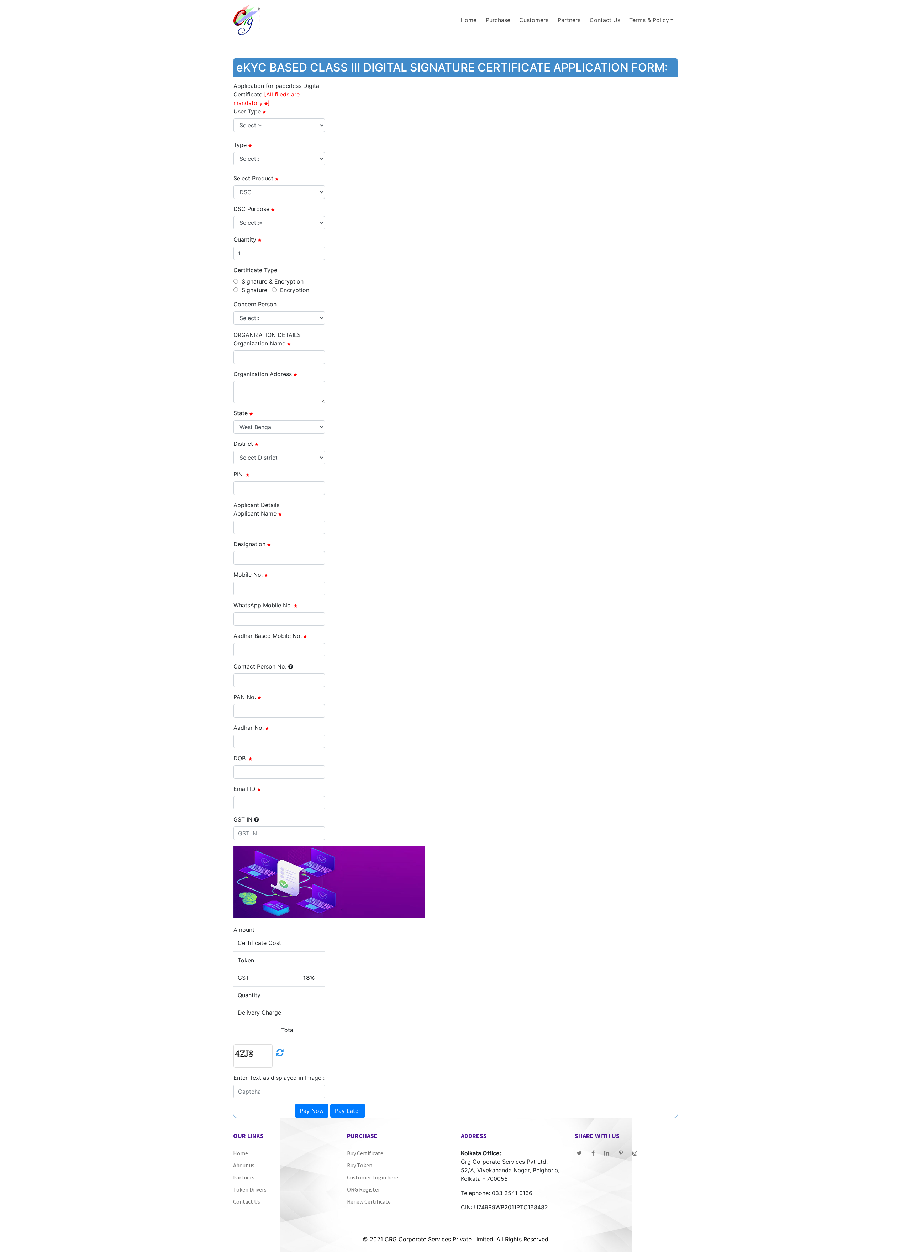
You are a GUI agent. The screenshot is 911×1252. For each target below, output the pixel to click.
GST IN (242, 819)
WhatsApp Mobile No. (262, 605)
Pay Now (312, 1110)
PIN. (238, 474)
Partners (569, 19)
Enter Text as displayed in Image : (279, 1077)
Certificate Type (255, 270)
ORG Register (363, 1189)
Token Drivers (250, 1189)
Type (240, 144)
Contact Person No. (259, 666)
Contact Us (605, 19)
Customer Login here (372, 1177)
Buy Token (359, 1165)
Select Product (253, 178)
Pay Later (347, 1110)
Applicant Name (255, 513)
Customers (533, 19)
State (240, 413)
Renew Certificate (369, 1201)
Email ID (244, 788)
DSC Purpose (251, 208)
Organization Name (259, 343)
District (243, 443)
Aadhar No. (248, 727)
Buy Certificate (365, 1153)
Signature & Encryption (273, 281)
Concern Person (255, 304)
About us (243, 1165)
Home (468, 19)
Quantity (244, 239)
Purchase (498, 19)
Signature (254, 290)
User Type (247, 111)
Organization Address (262, 373)
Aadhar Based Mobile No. (267, 635)
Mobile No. (248, 574)
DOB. (240, 758)
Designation (249, 544)
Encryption (294, 290)
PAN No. (244, 697)
